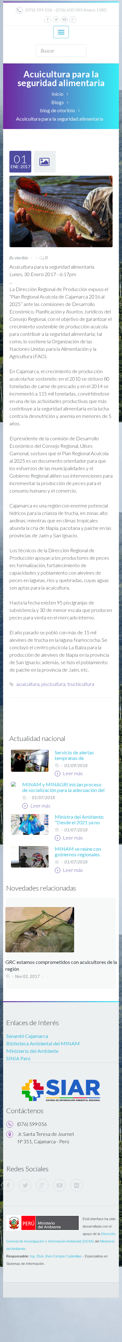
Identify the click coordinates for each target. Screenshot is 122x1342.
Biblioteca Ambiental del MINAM (43, 1043)
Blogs (57, 102)
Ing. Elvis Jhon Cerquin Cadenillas (56, 1256)
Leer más (72, 773)
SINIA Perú (18, 1058)
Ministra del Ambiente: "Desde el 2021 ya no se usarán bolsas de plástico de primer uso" (79, 825)
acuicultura (27, 684)
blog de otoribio (57, 110)
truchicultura (80, 684)
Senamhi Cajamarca (27, 1036)
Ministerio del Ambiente (32, 1051)
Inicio (58, 94)
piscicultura (53, 684)
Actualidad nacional (37, 738)
